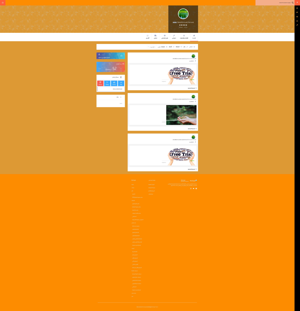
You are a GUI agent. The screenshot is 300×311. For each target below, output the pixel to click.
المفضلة (177, 46)
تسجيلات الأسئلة (134, 270)
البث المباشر (133, 222)
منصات (132, 187)
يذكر (184, 46)
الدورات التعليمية (151, 184)
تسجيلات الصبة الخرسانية (136, 274)
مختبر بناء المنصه (135, 210)
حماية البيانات (150, 194)
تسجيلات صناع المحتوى (136, 277)
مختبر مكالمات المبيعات (136, 213)
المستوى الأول (135, 258)
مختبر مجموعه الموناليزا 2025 (137, 197)
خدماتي (155, 38)
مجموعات (163, 46)
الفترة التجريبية (134, 251)
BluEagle (144, 306)
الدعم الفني (134, 216)
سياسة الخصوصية (151, 187)
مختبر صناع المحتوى (135, 203)
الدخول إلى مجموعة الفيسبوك (137, 219)
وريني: (159, 46)
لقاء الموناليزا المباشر (136, 235)
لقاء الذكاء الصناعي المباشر (137, 238)
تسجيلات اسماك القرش (136, 283)
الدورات (132, 248)
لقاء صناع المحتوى (135, 232)
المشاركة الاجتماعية (191, 88)
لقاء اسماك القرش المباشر (137, 242)
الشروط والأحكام (151, 190)
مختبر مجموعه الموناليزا (136, 206)
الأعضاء (133, 194)
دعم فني (174, 38)
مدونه (132, 184)
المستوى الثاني (135, 261)
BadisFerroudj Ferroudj (190, 58)
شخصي (190, 46)
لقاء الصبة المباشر (135, 229)
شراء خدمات (133, 293)
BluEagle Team (155, 306)
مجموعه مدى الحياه (135, 226)
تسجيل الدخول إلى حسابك (104, 57)
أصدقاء (170, 46)
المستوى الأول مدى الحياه (137, 267)
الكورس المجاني (135, 264)
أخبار (132, 190)
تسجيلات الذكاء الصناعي (136, 280)
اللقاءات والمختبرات (184, 38)
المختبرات (133, 200)
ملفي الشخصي (164, 38)
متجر (132, 296)
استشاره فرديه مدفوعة (136, 245)
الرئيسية (194, 38)
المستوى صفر (134, 254)
